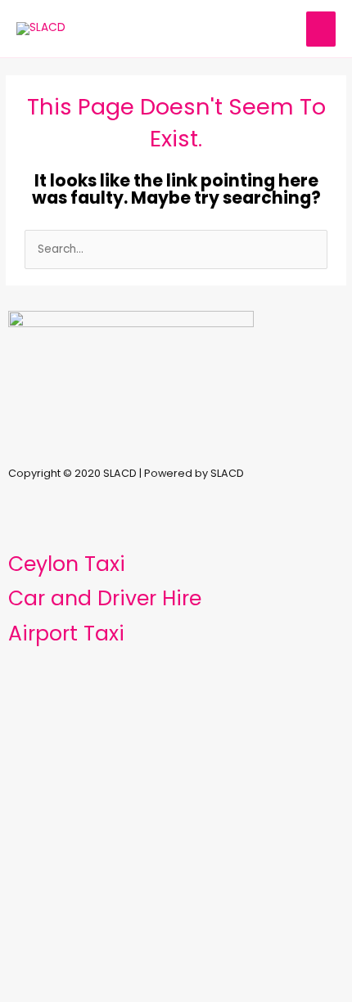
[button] (176, 444)
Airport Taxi (66, 633)
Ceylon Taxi (66, 564)
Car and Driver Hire (104, 598)
